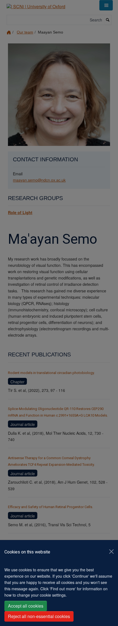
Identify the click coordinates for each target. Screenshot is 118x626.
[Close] (111, 551)
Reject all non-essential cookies (39, 616)
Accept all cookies (25, 606)
